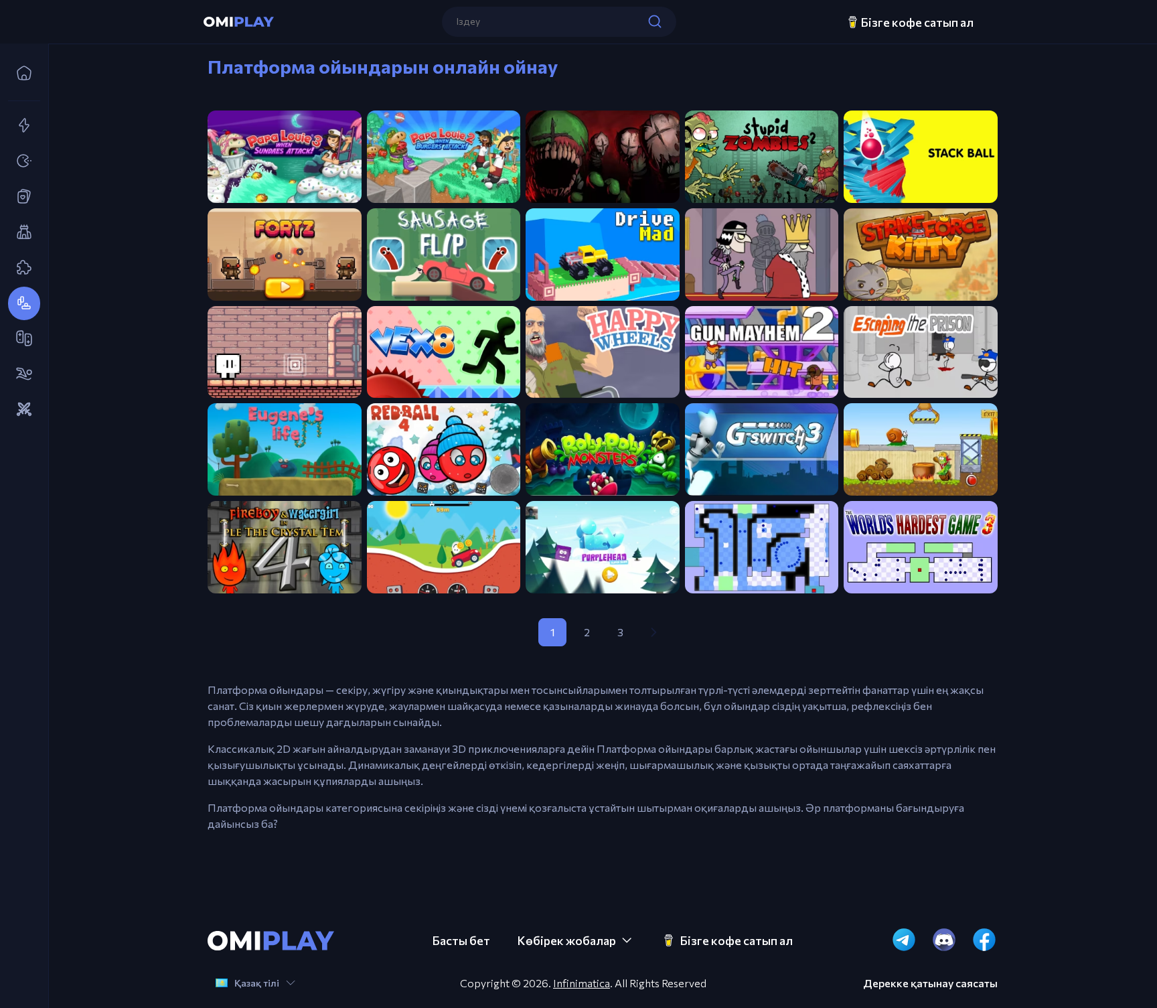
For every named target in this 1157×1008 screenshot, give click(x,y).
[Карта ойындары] (20, 197)
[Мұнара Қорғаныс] (20, 232)
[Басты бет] (20, 73)
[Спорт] (20, 374)
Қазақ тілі (256, 983)
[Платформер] (20, 303)
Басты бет (461, 940)
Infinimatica (581, 983)
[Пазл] (20, 268)
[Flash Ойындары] (20, 126)
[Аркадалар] (20, 161)
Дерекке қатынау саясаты (930, 983)
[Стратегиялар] (20, 410)
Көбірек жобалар (566, 940)
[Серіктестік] (20, 339)
